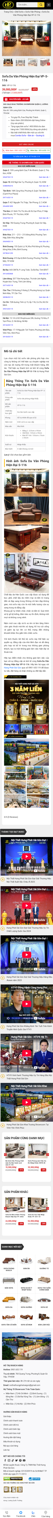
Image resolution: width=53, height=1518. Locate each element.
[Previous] (6, 38)
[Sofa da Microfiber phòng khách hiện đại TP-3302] (15, 1204)
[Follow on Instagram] (9, 1460)
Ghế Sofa (19, 12)
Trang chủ (8, 12)
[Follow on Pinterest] (20, 1460)
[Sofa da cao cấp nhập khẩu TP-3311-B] (38, 1204)
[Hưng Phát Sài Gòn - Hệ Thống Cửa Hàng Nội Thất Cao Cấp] (8, 5)
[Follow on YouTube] (24, 1460)
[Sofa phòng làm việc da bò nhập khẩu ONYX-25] (38, 1150)
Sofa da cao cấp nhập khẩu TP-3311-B (36, 1216)
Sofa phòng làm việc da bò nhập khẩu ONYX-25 (37, 1162)
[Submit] (41, 4)
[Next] (47, 38)
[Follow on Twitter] (16, 1460)
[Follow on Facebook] (5, 1460)
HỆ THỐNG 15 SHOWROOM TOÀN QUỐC (26, 163)
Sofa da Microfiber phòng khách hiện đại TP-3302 (15, 1216)
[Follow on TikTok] (13, 1460)
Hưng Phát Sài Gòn (12, 667)
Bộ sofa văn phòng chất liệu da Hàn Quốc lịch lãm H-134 (14, 1163)
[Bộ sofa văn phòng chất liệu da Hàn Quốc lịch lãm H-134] (15, 1150)
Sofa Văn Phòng (32, 12)
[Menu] (49, 5)
